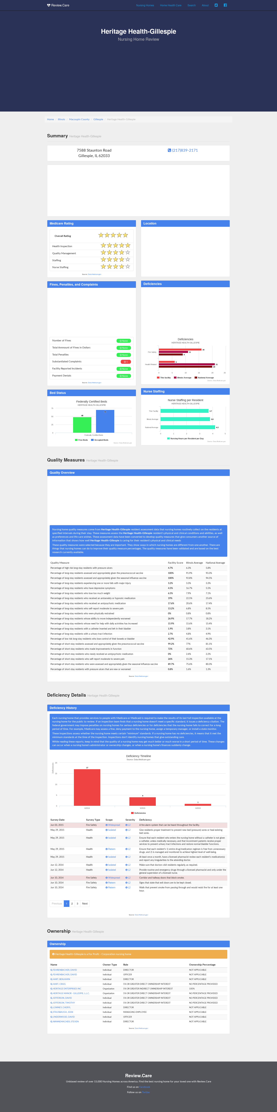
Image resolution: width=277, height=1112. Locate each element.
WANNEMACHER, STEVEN (65, 1022)
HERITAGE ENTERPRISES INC (66, 989)
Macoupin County (79, 119)
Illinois (61, 119)
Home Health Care (170, 5)
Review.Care (59, 5)
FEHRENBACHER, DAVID (64, 970)
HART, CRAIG (59, 984)
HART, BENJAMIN (61, 979)
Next (85, 903)
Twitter (146, 1092)
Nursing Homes (145, 5)
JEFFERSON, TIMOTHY (63, 1003)
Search (192, 5)
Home (50, 119)
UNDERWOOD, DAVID (63, 1017)
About (205, 5)
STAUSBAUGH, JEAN (62, 1012)
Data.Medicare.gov (94, 274)
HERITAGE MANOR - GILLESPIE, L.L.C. (70, 993)
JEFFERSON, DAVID (62, 998)
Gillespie (98, 119)
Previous (57, 903)
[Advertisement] (138, 65)
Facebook (144, 1087)
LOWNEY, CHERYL (61, 1007)
